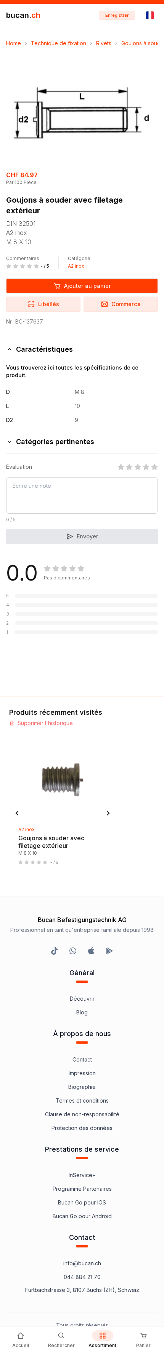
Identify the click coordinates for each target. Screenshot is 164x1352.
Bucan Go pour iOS (82, 1202)
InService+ (82, 1175)
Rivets (103, 43)
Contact (82, 1059)
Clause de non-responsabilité (82, 1114)
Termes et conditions (82, 1100)
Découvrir (82, 998)
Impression (82, 1073)
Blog (82, 1012)
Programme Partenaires (82, 1188)
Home (13, 43)
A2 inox (76, 266)
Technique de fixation (58, 43)
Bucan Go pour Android (82, 1216)
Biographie (82, 1087)
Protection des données (82, 1128)
